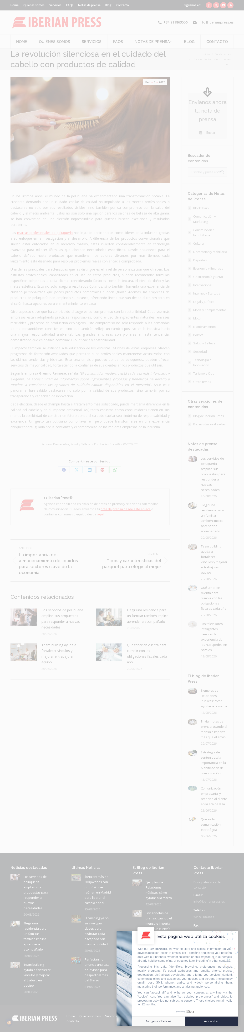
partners (161, 949)
